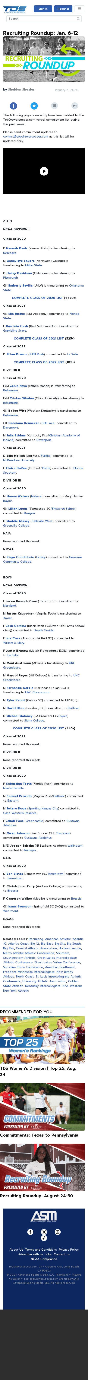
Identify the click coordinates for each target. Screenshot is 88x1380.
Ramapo (30, 850)
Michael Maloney (19, 716)
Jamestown (55, 874)
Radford (73, 708)
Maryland (9, 605)
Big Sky (60, 943)
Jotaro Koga (16, 808)
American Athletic (58, 939)
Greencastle (34, 821)
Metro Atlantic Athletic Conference (28, 953)
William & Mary (13, 643)
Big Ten (8, 948)
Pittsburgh (10, 277)
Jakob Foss (14, 821)
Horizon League (70, 948)
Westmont (10, 911)
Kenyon (29, 513)
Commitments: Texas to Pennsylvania (39, 1135)
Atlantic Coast (18, 943)
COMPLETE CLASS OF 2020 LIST (37, 298)
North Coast (25, 976)
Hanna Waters (18, 496)
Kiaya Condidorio (20, 557)
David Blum (15, 708)
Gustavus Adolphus (38, 838)
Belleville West (42, 521)
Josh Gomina (16, 626)
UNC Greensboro (37, 692)
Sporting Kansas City (43, 808)
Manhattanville (13, 788)
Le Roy (41, 557)
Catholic (59, 796)
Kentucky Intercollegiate (43, 986)
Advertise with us (30, 1254)
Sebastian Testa (19, 783)
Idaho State (33, 265)
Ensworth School (63, 508)
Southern (62, 953)
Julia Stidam (16, 435)
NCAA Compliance (44, 1259)
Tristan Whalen (22, 398)
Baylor (7, 501)
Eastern (12, 800)
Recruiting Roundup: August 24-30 (36, 1196)
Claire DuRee (16, 468)
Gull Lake (47, 423)
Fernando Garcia (20, 688)
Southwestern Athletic (19, 958)
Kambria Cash (17, 326)
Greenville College (16, 525)
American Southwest (60, 967)
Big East (47, 943)
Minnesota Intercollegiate (36, 972)
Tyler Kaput (16, 700)
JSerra (46, 468)
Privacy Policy (69, 1249)
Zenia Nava (18, 386)
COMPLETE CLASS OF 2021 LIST (39, 338)
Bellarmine (10, 390)
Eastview (63, 833)
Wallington (74, 845)
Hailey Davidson (19, 273)
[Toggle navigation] (79, 8)
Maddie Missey (17, 521)
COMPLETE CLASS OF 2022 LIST (38, 362)
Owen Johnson (18, 833)
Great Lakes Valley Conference (57, 962)
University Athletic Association (44, 981)
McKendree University (19, 460)
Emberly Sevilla (20, 285)
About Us (16, 1249)
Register (63, 9)
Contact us (62, 1254)
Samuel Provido (19, 796)
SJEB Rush (36, 354)
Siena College (34, 720)
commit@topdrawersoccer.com (25, 136)
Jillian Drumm (16, 354)
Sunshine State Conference (23, 967)
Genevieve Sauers (21, 261)
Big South (74, 943)
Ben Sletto (14, 874)
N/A (65, 986)
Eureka (45, 456)
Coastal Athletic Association (36, 948)
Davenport (10, 427)
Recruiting (36, 939)
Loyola (63, 716)
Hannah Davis (17, 248)
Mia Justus (16, 314)
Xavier (7, 618)
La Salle (72, 354)
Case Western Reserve (19, 813)
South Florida (43, 630)
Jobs (48, 1254)
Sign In (43, 9)
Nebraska (9, 253)
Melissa (36, 496)
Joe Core (13, 638)
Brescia (12, 890)
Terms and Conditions (41, 1249)
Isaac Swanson (19, 906)
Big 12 (35, 943)
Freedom (9, 972)
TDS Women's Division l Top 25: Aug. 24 (38, 1071)
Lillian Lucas (18, 508)
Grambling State (14, 330)
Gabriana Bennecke (23, 423)
